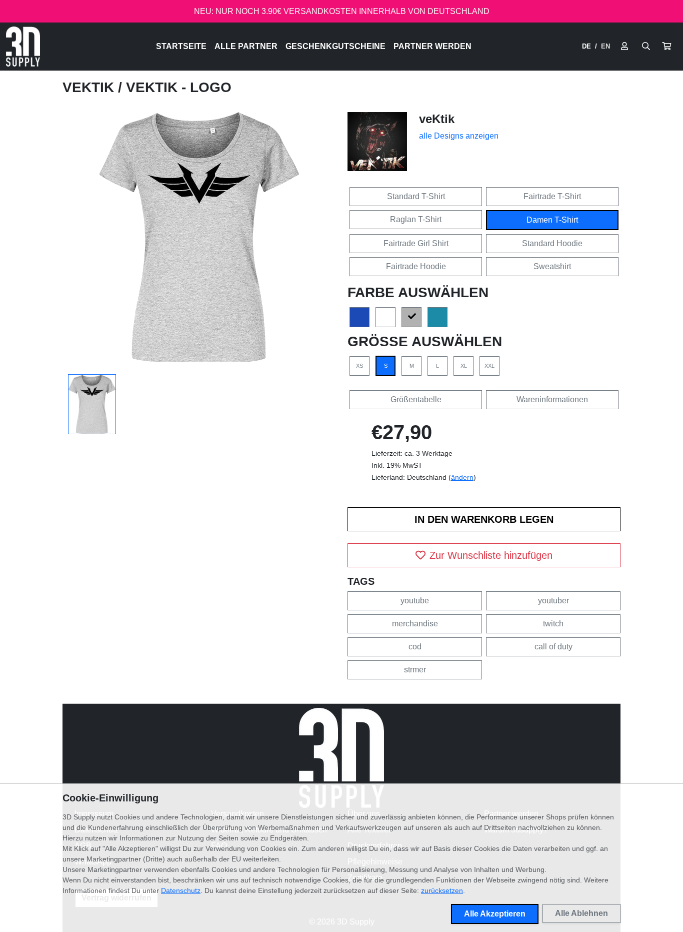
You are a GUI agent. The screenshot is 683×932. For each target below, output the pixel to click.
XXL (489, 366)
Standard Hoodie (552, 243)
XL (463, 366)
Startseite (181, 46)
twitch (553, 623)
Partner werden (433, 46)
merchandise (415, 623)
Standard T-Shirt (416, 196)
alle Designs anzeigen (458, 136)
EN (605, 46)
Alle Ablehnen (581, 913)
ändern (462, 477)
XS (359, 366)
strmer (415, 669)
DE (586, 46)
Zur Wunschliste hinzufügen (491, 555)
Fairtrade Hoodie (416, 266)
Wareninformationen (552, 399)
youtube (414, 600)
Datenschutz (180, 890)
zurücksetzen (442, 890)
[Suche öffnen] (646, 47)
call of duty (553, 646)
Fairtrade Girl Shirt (416, 243)
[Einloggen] (624, 47)
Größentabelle (416, 399)
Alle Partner (246, 46)
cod (415, 646)
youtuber (553, 600)
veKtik (90, 87)
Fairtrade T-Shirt (552, 196)
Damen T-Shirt (552, 220)
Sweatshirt (552, 266)
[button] (666, 47)
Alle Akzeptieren (495, 913)
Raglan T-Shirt (416, 219)
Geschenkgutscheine (336, 46)
